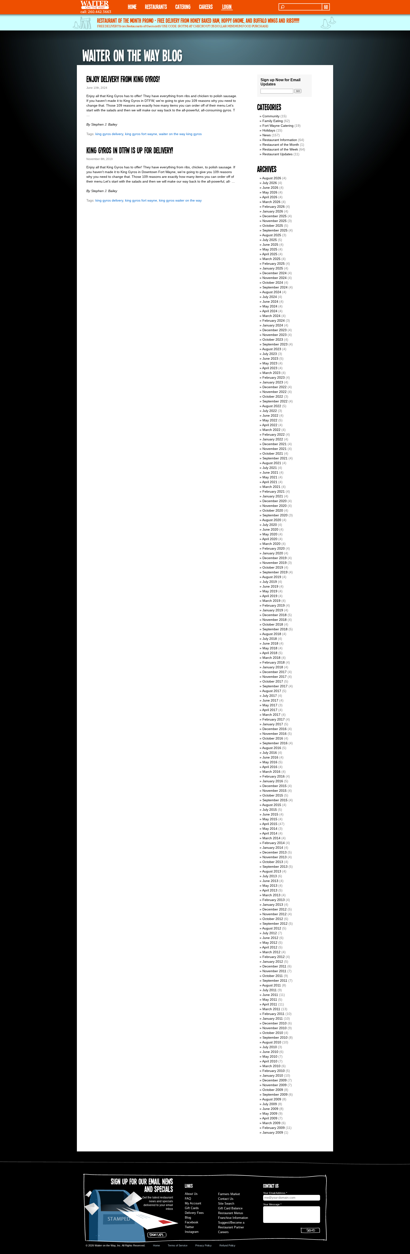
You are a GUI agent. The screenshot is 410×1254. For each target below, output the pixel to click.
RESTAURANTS (156, 6)
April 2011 (269, 1004)
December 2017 (274, 672)
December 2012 (274, 909)
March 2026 (271, 202)
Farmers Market (229, 1194)
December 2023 (274, 330)
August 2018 (271, 634)
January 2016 (272, 781)
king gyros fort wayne (141, 134)
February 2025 (273, 263)
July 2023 (269, 354)
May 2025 (269, 249)
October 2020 (272, 510)
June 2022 (270, 415)
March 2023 (271, 373)
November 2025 (274, 221)
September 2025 (275, 230)
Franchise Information (233, 1218)
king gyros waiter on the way (180, 200)
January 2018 (272, 667)
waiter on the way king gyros (180, 134)
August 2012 (271, 928)
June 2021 (270, 472)
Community (271, 116)
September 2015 (275, 800)
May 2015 (269, 819)
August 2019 (271, 577)
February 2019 (273, 605)
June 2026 (270, 187)
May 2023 (269, 363)
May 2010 (269, 1056)
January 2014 (272, 847)
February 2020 (273, 548)
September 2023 (275, 344)
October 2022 (272, 396)
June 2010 (270, 1052)
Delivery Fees (194, 1213)
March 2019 (271, 601)
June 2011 (270, 995)
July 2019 (269, 582)
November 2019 (274, 563)
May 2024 (269, 306)
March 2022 (271, 430)
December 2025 (274, 216)
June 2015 (270, 814)
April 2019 (269, 596)
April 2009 (269, 1118)
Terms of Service (177, 1245)
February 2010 (273, 1071)
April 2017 (269, 710)
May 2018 (269, 648)
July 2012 (269, 933)
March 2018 (271, 658)
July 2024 (269, 297)
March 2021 (271, 487)
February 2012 (273, 957)
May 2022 (269, 420)
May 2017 (269, 705)
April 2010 (269, 1061)
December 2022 (274, 387)
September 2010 (275, 1037)
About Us (191, 1194)
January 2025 (272, 268)
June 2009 (270, 1109)
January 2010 (272, 1075)
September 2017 (275, 686)
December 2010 (274, 1023)
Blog (188, 1217)
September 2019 (275, 572)
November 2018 (274, 620)
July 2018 (269, 639)
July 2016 (269, 752)
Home (156, 1245)
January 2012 (272, 961)
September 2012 (275, 923)
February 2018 (273, 662)
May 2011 (269, 999)
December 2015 (274, 786)
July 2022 (269, 411)
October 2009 (272, 1090)
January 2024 (272, 325)
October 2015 (272, 795)
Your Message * (272, 1204)
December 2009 (274, 1080)
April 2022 (269, 425)
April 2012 (269, 947)
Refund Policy (227, 1245)
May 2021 (269, 477)
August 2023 (271, 349)
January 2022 (272, 439)
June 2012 (270, 938)
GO (326, 6)
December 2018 (274, 615)
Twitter (189, 1227)
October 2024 (272, 282)
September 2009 (275, 1094)
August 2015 (271, 805)
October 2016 (272, 738)
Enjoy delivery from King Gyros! (123, 79)
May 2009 (269, 1113)
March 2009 (271, 1123)
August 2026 (271, 178)
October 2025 (272, 225)
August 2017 (271, 691)
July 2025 (269, 240)
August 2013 (271, 871)
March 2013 (271, 895)
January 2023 (272, 382)
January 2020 (272, 553)
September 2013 (275, 866)
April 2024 (269, 311)
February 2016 (273, 776)
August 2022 (271, 406)
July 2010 (269, 1047)
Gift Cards (192, 1208)
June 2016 (270, 757)
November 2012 (274, 914)
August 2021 (271, 463)
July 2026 (269, 183)
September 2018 (275, 629)
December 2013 (274, 852)
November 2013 (274, 857)
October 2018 (272, 624)
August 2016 (271, 748)
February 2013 (273, 900)
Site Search (226, 1203)
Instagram (192, 1232)
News (266, 135)
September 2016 (275, 743)
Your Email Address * (275, 1193)
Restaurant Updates (277, 154)
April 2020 (269, 539)
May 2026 (269, 192)
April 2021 (269, 482)
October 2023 (272, 339)
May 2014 (269, 828)
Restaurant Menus (230, 1213)
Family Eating (272, 121)
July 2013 (269, 876)
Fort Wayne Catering (278, 125)
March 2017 (271, 715)
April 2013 (269, 890)
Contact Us (225, 1199)
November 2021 (274, 449)
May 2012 (269, 942)
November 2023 (274, 335)
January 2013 (272, 904)
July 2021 (269, 468)
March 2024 (271, 316)
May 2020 (269, 534)
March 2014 (271, 838)
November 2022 (274, 392)
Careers (206, 6)
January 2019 (272, 610)
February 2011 (273, 1014)
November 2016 (274, 733)
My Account (193, 1203)
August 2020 (271, 520)
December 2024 (274, 273)
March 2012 (271, 952)
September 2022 (275, 401)
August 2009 (271, 1099)
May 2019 (269, 591)
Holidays (268, 130)
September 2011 (274, 980)
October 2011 (272, 976)
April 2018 (269, 653)
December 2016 (274, 729)
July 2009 (269, 1104)
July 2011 (269, 990)
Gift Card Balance (230, 1208)
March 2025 (271, 259)
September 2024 (275, 287)
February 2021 (273, 491)
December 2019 (274, 558)
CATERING (183, 6)
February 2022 (273, 434)
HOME (132, 6)
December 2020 (274, 501)
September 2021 (275, 458)
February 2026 (273, 206)
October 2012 (272, 919)
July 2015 (269, 809)
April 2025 (269, 254)
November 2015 (274, 790)
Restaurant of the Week (280, 149)
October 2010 (272, 1033)
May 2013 (269, 885)
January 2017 (272, 724)
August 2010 (271, 1042)
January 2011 (272, 1018)
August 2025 (271, 235)
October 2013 (272, 862)
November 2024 (274, 278)
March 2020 (271, 544)
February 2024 (273, 320)
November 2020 (274, 506)
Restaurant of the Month (280, 144)
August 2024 (271, 292)
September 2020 (275, 515)
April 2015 (269, 824)
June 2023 (270, 358)
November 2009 (274, 1085)
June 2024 (270, 301)
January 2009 (272, 1132)
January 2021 (272, 496)
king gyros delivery (109, 134)
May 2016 (269, 762)
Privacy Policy (203, 1245)
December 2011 (274, 966)
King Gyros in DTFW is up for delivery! (129, 150)
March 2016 (271, 771)
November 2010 (274, 1028)
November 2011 (274, 971)
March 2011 (271, 1009)
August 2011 (271, 985)
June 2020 (270, 529)
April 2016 (269, 767)
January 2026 (272, 211)
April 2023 (269, 368)
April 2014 (269, 833)
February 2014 (273, 843)
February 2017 (273, 719)
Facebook (191, 1222)
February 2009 (273, 1128)
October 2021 (272, 453)
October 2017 (272, 681)
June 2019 (270, 586)
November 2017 (274, 677)
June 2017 (270, 700)
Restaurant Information (279, 140)
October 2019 (272, 567)
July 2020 (269, 525)
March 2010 (271, 1066)
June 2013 (270, 881)
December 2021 (274, 444)
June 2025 (270, 244)
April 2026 (269, 197)
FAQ (188, 1198)
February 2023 (273, 377)
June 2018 (270, 643)
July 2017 (269, 696)
